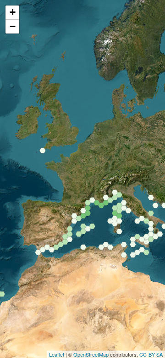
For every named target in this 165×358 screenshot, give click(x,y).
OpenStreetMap (91, 354)
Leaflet (56, 354)
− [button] (13, 26)
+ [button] (13, 12)
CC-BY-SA (151, 354)
